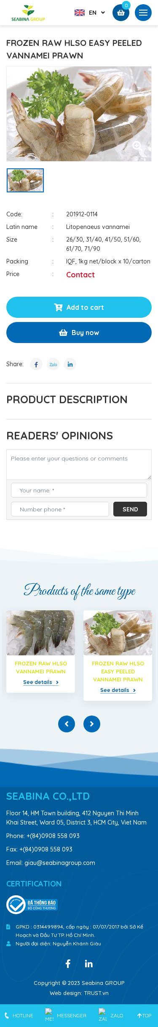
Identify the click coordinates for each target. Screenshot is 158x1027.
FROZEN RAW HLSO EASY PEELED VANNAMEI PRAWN (118, 671)
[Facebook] (67, 963)
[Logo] (28, 12)
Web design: (66, 993)
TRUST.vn (96, 993)
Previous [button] (66, 724)
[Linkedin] (89, 963)
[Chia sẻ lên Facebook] (36, 364)
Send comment (134, 511)
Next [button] (91, 724)
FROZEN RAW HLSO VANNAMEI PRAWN (41, 667)
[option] (79, 114)
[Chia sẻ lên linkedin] (70, 364)
